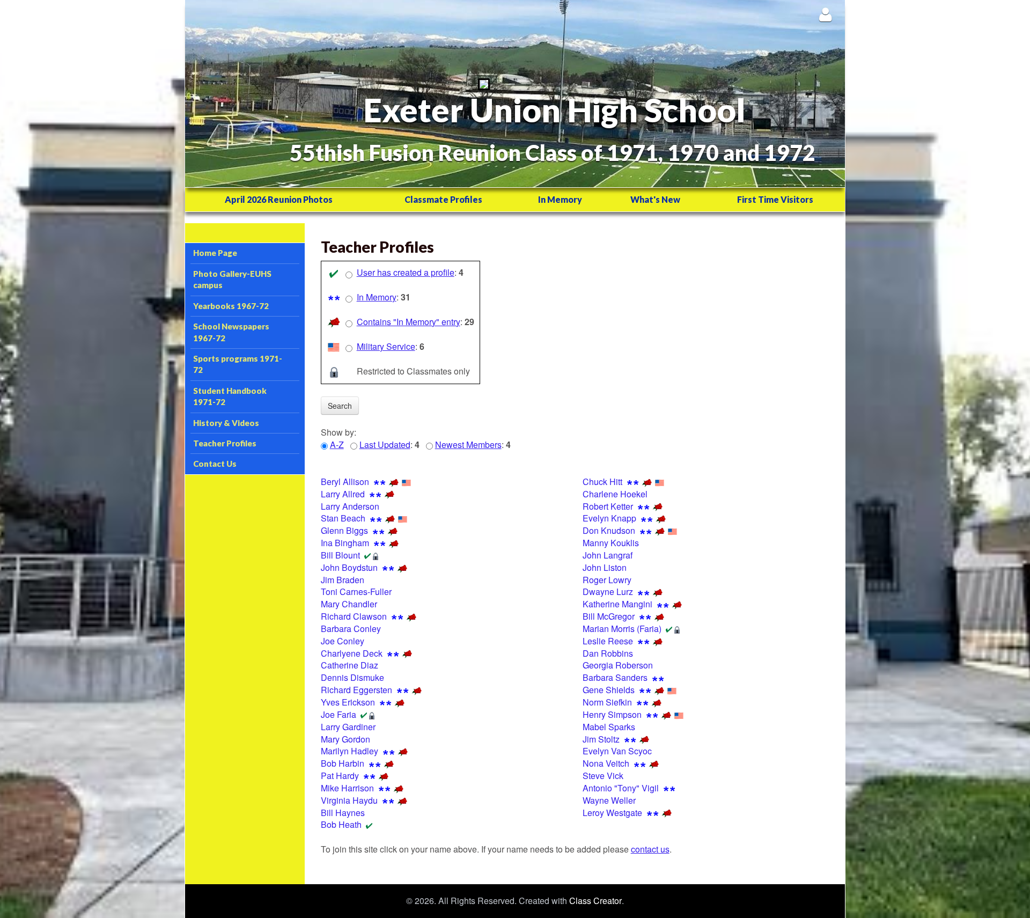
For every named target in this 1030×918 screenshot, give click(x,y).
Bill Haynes (343, 812)
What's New (655, 199)
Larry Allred (343, 494)
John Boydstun (349, 567)
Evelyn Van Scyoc (617, 751)
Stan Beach (343, 518)
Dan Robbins (608, 653)
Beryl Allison (345, 481)
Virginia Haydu (349, 800)
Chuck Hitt (602, 481)
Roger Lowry (607, 580)
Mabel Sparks (609, 727)
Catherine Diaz (349, 665)
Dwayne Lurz (608, 591)
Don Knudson (609, 530)
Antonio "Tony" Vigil (621, 788)
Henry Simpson (612, 714)
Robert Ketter (608, 506)
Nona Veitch (606, 763)
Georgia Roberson (618, 665)
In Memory (560, 199)
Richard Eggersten (356, 690)
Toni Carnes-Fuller (356, 591)
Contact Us (215, 463)
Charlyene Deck (351, 653)
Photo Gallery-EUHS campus (232, 279)
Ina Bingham (345, 543)
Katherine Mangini (617, 604)
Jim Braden (342, 580)
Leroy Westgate (612, 812)
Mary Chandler (349, 604)
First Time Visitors (775, 199)
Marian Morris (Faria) (622, 628)
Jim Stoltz (601, 739)
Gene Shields (609, 690)
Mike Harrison (347, 788)
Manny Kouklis (611, 543)
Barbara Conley (351, 628)
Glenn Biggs (344, 530)
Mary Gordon (345, 739)
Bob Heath (341, 824)
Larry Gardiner (348, 727)
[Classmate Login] (825, 14)
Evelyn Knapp (609, 518)
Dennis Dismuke (352, 677)
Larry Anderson (350, 506)
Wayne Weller (609, 800)
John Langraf (607, 555)
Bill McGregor (609, 616)
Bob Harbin (342, 763)
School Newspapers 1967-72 (231, 331)
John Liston (605, 567)
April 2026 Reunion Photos (279, 199)
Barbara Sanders (615, 677)
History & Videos (226, 423)
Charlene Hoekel (615, 494)
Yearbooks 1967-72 (231, 306)
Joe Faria (338, 714)
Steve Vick (603, 775)
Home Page (215, 253)
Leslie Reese (608, 641)
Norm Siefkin (607, 702)
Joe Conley (342, 641)
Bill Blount (340, 555)
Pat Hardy (340, 775)
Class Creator (595, 901)
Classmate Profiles (443, 199)
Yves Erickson (348, 702)
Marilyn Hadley (349, 751)
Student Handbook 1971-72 (230, 396)
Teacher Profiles (224, 443)
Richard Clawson (354, 616)
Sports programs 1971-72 (237, 364)
